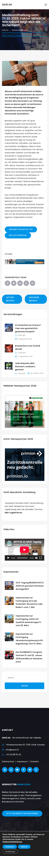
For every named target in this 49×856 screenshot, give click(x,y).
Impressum (22, 761)
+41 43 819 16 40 (13, 754)
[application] (24, 550)
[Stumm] (36, 558)
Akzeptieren (9, 847)
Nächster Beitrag (34, 299)
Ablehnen (24, 847)
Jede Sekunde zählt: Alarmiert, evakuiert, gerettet (25, 366)
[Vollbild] (40, 558)
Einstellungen (10, 851)
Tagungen (22, 335)
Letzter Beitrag (10, 299)
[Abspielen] (8, 558)
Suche (24, 685)
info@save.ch (12, 749)
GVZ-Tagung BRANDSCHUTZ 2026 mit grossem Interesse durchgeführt (30, 585)
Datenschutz (8, 761)
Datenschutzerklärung (12, 841)
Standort (34, 761)
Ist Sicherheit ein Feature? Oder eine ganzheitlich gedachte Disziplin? (28, 328)
